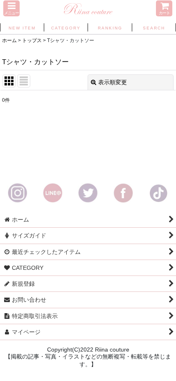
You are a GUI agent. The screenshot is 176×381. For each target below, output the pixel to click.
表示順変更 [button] (112, 82)
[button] (11, 8)
